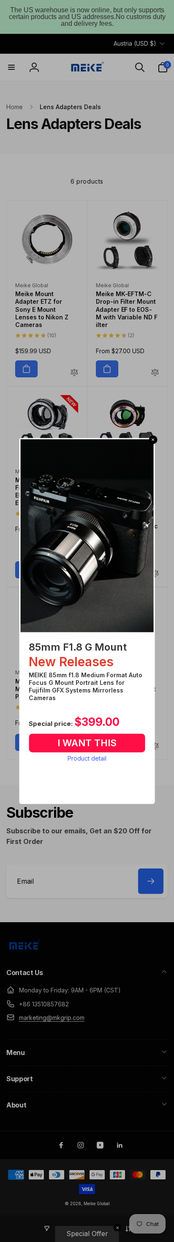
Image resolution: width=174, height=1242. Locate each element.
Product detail (87, 758)
